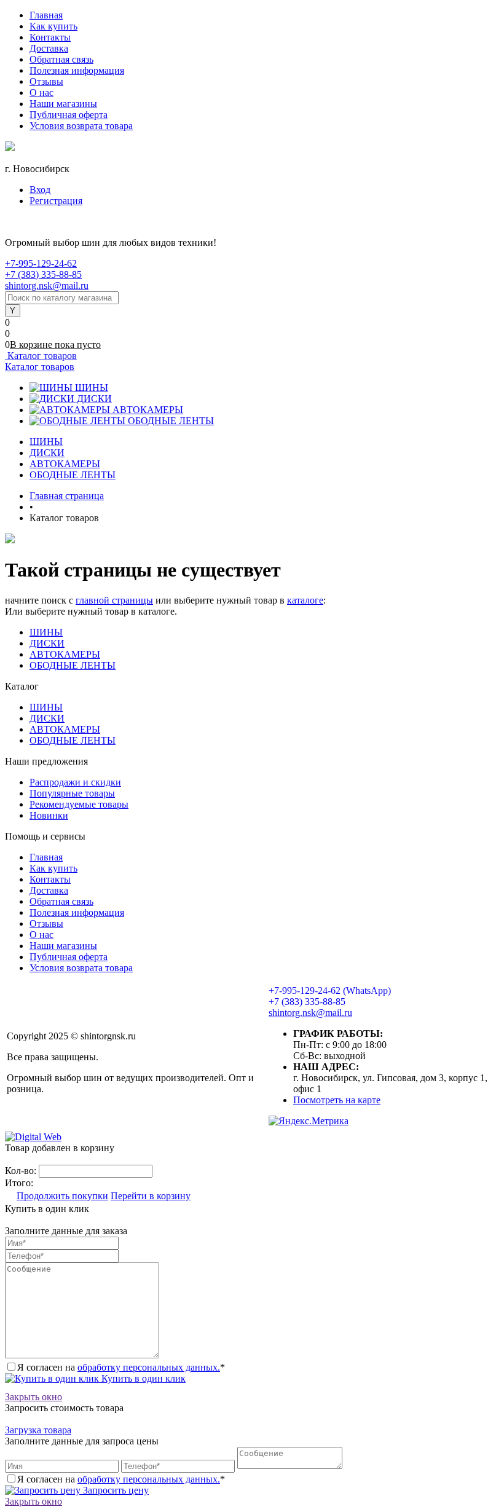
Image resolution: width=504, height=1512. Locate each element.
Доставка (49, 48)
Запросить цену (115, 1490)
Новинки (49, 815)
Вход (40, 189)
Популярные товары (72, 793)
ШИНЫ (91, 387)
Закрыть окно (33, 1397)
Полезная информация (77, 70)
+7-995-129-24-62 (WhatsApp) (330, 990)
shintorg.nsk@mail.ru (47, 285)
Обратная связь (61, 59)
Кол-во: (22, 1170)
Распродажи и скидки (75, 782)
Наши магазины (63, 103)
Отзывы (46, 81)
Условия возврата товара (81, 125)
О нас (41, 92)
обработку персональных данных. (148, 1367)
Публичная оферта (69, 114)
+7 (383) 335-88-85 (43, 274)
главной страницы (114, 600)
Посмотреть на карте (336, 1100)
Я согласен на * (121, 1367)
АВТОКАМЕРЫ (147, 409)
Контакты (50, 37)
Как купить (53, 26)
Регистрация (56, 200)
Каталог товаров (41, 355)
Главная (46, 15)
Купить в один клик (142, 1378)
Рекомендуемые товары (79, 804)
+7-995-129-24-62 (41, 263)
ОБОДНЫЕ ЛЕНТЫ (171, 420)
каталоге (305, 600)
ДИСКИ (94, 398)
